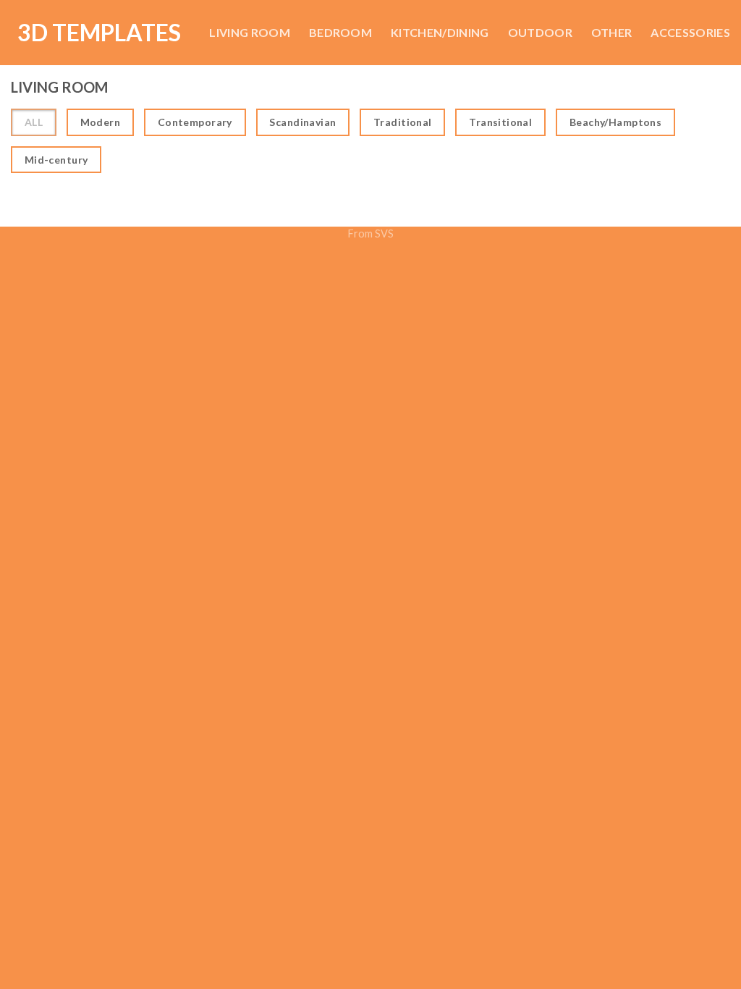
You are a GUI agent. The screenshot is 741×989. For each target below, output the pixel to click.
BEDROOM (340, 32)
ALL (34, 122)
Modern (100, 122)
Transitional (500, 122)
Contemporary (195, 122)
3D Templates (99, 32)
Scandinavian (302, 122)
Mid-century (56, 159)
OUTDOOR (540, 32)
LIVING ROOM (249, 32)
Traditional (402, 122)
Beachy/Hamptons (615, 122)
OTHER (611, 32)
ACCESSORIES (690, 32)
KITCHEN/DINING (439, 32)
